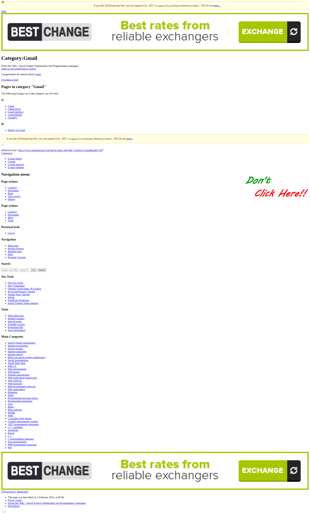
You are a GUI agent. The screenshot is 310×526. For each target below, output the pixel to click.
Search (5, 263)
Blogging (12, 392)
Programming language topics (23, 398)
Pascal (11, 433)
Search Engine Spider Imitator (23, 303)
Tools (10, 220)
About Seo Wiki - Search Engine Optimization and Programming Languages (47, 503)
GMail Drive (14, 109)
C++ (10, 436)
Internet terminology (18, 345)
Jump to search (28, 68)
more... (217, 5)
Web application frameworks (22, 377)
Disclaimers (14, 506)
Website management (18, 375)
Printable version (16, 324)
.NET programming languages (23, 424)
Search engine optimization (21, 343)
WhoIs (11, 297)
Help (3, 11)
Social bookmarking (18, 360)
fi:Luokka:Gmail (9, 79)
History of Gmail (16, 130)
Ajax (10, 404)
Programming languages (20, 401)
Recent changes (16, 248)
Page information (16, 330)
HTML (11, 412)
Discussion (13, 190)
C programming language (21, 439)
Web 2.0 (12, 366)
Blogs (11, 407)
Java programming (17, 441)
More (10, 217)
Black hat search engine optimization (26, 357)
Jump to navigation (11, 68)
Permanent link (15, 327)
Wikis (11, 395)
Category (12, 187)
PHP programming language (22, 444)
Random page (15, 251)
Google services (16, 164)
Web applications (16, 389)
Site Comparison (16, 285)
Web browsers (15, 383)
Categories (6, 153)
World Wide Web (16, 363)
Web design (14, 372)
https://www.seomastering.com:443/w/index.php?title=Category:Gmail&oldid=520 (60, 150)
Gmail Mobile (15, 115)
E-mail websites (16, 167)
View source (14, 196)
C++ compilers (15, 427)
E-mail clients (15, 158)
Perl (10, 447)
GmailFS (12, 117)
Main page (13, 245)
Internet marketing (17, 351)
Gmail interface (15, 112)
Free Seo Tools (15, 283)
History (11, 199)
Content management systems (23, 421)
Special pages (15, 321)
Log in (11, 233)
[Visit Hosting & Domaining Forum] (276, 200)
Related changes (16, 318)
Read (10, 193)
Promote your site (17, 257)
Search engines (15, 348)
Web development (17, 369)
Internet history (15, 354)
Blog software (15, 409)
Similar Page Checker (19, 294)
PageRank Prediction (18, 300)
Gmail (37, 74)
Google (11, 161)
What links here (16, 315)
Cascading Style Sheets (19, 418)
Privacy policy (15, 500)
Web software (15, 380)
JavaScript (13, 430)
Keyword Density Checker (21, 291)
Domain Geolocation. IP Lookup (24, 288)
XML (11, 415)
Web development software (22, 386)
